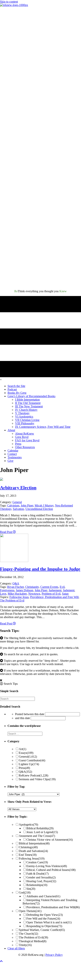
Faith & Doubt (37, 873)
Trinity (25, 945)
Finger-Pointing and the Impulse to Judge (40, 569)
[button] (1, 961)
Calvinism (13, 505)
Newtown (34, 593)
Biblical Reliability (39, 828)
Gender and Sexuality (41, 877)
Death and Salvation (33, 851)
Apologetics (28, 824)
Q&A (15, 583)
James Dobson (24, 590)
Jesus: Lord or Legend (42, 832)
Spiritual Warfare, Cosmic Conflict (42, 929)
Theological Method (32, 941)
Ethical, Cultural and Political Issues (51, 869)
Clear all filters (16, 948)
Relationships (36, 885)
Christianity (32, 586)
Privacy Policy (54, 954)
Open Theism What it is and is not (49, 922)
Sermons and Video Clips (37, 779)
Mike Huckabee (17, 593)
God (25, 892)
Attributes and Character (43, 896)
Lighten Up (29, 764)
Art (22, 749)
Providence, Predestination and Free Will (54, 597)
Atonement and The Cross (37, 835)
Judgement (55, 590)
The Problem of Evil (12, 600)
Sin (30, 888)
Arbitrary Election (18, 487)
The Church (28, 933)
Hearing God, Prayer (41, 881)
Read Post (6, 532)
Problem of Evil (51, 593)
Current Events (49, 586)
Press (24, 767)
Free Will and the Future (43, 918)
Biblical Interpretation (34, 843)
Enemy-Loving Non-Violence (46, 866)
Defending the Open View (44, 914)
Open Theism (30, 911)
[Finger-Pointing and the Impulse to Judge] (14, 561)
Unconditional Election (39, 508)
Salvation (18, 508)
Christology (28, 847)
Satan (65, 593)
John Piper (27, 505)
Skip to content (9, 1)
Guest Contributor (32, 760)
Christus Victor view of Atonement (49, 839)
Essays (26, 752)
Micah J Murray (44, 505)
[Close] (1, 680)
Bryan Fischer (15, 586)
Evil (62, 586)
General (17, 502)
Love (3, 593)
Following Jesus (19, 597)
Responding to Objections (44, 926)
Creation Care (37, 862)
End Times (28, 854)
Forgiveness (7, 590)
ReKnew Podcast (33, 775)
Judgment (68, 590)
